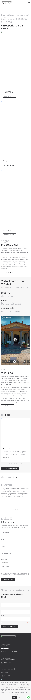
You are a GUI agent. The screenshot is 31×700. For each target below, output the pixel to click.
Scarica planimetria (9, 626)
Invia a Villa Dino (8, 579)
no (19, 697)
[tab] (9, 463)
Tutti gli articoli (10, 468)
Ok (14, 697)
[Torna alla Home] (6, 3)
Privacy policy (24, 622)
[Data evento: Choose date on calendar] (29, 562)
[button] (29, 3)
